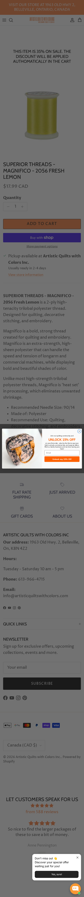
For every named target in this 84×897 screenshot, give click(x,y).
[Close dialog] (79, 431)
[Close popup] (77, 857)
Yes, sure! (56, 874)
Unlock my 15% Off (62, 459)
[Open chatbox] (75, 888)
